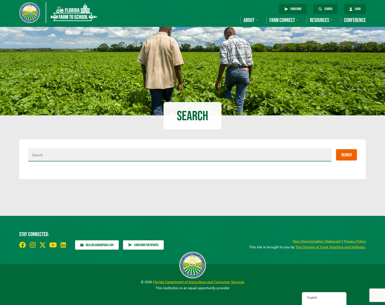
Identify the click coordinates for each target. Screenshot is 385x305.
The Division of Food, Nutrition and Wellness (330, 246)
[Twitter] (42, 245)
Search (328, 9)
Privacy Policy (355, 241)
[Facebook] (22, 245)
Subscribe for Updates (146, 245)
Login (357, 9)
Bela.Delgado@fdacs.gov (100, 245)
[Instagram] (33, 245)
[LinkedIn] (63, 245)
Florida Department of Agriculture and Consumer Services (198, 281)
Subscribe (295, 9)
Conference (355, 20)
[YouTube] (53, 244)
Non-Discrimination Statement (317, 241)
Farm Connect (282, 20)
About (249, 20)
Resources (319, 20)
